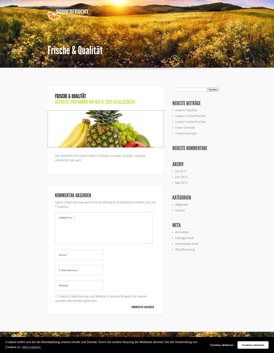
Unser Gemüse (185, 127)
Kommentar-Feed (186, 244)
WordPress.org (185, 249)
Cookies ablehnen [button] (222, 344)
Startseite (160, 16)
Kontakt (191, 16)
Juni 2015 (181, 177)
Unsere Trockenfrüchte (190, 116)
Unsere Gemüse (186, 133)
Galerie (180, 210)
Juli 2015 (181, 171)
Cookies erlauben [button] (253, 344)
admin (83, 102)
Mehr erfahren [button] (31, 347)
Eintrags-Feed (184, 238)
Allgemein (126, 102)
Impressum (207, 16)
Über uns (176, 16)
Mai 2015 (181, 183)
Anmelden (182, 232)
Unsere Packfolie (186, 110)
